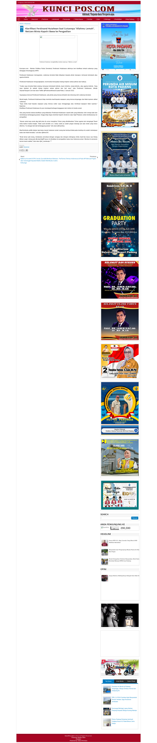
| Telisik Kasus (78, 19)
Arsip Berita (119, 681)
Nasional (26, 147)
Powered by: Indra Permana (78, 741)
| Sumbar (89, 19)
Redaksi (78, 739)
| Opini (98, 19)
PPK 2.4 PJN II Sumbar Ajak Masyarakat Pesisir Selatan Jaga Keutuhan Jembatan (124, 699)
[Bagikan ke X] (25, 150)
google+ (134, 2)
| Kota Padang (130, 19)
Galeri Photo (131, 681)
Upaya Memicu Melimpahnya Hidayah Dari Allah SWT (125, 575)
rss (137, 2)
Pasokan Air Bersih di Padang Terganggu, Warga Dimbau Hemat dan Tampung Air (124, 688)
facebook (131, 2)
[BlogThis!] (22, 150)
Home (26, 19)
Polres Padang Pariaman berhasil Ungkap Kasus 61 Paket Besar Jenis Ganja (123, 721)
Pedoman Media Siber (78, 737)
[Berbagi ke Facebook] (27, 150)
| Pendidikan (118, 19)
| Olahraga (107, 19)
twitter (128, 2)
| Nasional (34, 19)
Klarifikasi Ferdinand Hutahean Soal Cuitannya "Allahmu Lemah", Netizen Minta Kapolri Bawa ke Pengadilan (59, 30)
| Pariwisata (66, 19)
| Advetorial (55, 19)
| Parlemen (44, 19)
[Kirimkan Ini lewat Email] (20, 150)
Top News (108, 681)
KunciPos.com (69, 736)
